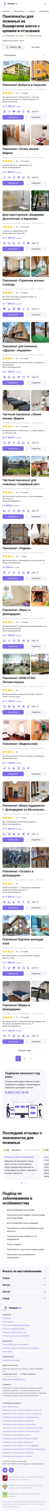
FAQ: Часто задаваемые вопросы (16, 1325)
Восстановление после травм (24, 289)
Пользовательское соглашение (15, 1344)
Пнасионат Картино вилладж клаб (23, 941)
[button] (43, 71)
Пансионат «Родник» (17, 548)
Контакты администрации (13, 1329)
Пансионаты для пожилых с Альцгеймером (20, 1446)
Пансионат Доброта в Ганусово (24, 85)
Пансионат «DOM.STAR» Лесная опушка (19, 680)
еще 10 (34, 309)
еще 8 (34, 111)
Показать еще (24, 1050)
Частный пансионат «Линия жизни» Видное (22, 416)
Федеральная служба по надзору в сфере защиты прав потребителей (25, 1486)
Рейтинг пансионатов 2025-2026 (16, 1336)
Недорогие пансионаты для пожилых (18, 1453)
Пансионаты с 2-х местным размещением (16, 1014)
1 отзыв (23, 556)
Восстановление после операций (22, 1223)
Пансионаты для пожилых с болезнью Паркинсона (19, 355)
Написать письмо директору (14, 1332)
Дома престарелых (10, 1407)
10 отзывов (24, 1017)
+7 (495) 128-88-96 (27, 1374)
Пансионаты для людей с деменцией (15, 948)
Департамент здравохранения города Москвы (24, 1495)
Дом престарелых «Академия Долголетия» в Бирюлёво (23, 217)
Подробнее (35, 117)
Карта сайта (8, 1352)
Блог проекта (8, 1322)
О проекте (7, 1318)
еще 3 (34, 377)
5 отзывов (24, 358)
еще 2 (34, 511)
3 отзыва (23, 293)
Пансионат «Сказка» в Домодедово (18, 873)
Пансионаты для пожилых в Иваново (18, 1421)
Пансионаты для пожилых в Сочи (16, 1435)
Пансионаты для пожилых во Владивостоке (21, 1417)
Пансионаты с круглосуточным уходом (15, 553)
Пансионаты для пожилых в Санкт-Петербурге (22, 1414)
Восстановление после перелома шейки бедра (18, 89)
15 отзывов (24, 161)
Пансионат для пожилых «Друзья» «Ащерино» (20, 348)
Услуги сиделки (40, 89)
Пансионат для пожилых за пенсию (17, 1456)
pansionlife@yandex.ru (17, 1379)
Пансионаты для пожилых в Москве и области (22, 1410)
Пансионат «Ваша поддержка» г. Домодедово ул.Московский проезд (24, 808)
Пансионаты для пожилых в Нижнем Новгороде (22, 1428)
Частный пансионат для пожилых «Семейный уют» (21, 482)
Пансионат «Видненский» (20, 744)
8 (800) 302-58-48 (17, 1092)
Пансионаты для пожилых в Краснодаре (19, 1424)
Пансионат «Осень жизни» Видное (21, 151)
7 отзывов (24, 93)
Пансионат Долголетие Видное (19, 1157)
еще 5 (34, 1036)
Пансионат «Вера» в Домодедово (16, 612)
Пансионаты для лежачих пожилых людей (16, 157)
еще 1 (34, 573)
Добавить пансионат (11, 1360)
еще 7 (34, 243)
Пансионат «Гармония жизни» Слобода (23, 282)
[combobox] (24, 55)
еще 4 (34, 443)
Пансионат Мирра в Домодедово (16, 1007)
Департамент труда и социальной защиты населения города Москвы (26, 1478)
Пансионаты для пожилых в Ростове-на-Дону (21, 1431)
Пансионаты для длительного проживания (16, 223)
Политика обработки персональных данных (21, 1348)
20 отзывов (24, 227)
